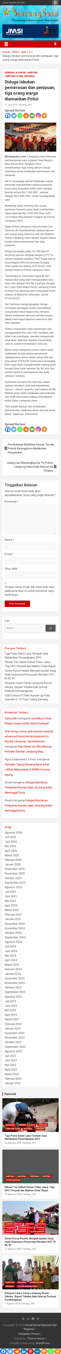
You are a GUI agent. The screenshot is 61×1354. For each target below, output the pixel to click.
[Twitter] (14, 115)
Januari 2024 (13, 973)
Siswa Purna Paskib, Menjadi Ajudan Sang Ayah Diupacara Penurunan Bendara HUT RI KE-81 (30, 674)
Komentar (12, 501)
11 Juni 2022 (11, 105)
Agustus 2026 (13, 832)
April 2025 (11, 905)
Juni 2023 (11, 1005)
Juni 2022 (11, 1060)
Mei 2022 (10, 1065)
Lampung (32, 72)
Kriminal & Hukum (15, 72)
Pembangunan (36, 1282)
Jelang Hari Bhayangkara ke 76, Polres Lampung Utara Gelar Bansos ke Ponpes (29, 466)
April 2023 (11, 1014)
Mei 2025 (10, 901)
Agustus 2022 (13, 1051)
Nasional (10, 1094)
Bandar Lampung (14, 1224)
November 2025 (15, 873)
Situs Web (11, 568)
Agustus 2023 (13, 996)
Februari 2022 (13, 1078)
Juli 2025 (10, 891)
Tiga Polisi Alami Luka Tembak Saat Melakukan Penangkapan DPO (26, 1137)
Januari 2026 (13, 864)
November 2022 (15, 1037)
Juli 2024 (10, 946)
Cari (7, 620)
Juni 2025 (11, 896)
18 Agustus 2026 (13, 1194)
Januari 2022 (13, 1083)
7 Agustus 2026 (12, 1303)
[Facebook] (7, 115)
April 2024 (11, 960)
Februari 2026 (13, 859)
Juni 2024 (11, 951)
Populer (40, 1228)
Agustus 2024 (13, 941)
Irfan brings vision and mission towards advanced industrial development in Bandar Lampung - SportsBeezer (29, 736)
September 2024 (15, 937)
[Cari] (51, 628)
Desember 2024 (15, 923)
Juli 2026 (10, 837)
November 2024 (15, 928)
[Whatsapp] (20, 115)
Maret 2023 (12, 1019)
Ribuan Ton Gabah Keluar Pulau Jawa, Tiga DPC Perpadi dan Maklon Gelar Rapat (29, 1189)
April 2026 (11, 850)
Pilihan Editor (26, 1228)
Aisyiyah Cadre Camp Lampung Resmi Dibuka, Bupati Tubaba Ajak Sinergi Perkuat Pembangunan (28, 686)
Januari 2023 (13, 1028)
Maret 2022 (12, 1074)
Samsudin (11, 718)
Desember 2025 (15, 869)
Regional (29, 76)
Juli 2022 (10, 1055)
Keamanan (10, 1125)
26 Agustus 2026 (13, 1143)
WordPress (43, 1343)
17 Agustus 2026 (13, 1249)
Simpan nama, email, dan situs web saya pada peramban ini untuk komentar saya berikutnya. (29, 590)
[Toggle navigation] (6, 44)
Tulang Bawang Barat (27, 1286)
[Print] (26, 115)
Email (9, 554)
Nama (9, 539)
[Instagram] (38, 115)
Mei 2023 (10, 1010)
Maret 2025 (12, 910)
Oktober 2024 (13, 932)
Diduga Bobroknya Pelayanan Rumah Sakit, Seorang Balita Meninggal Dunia (28, 787)
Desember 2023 (15, 978)
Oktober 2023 (13, 987)
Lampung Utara (14, 76)
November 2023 (15, 983)
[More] (44, 115)
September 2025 (15, 882)
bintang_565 (25, 105)
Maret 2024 (12, 964)
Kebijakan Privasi (28, 1333)
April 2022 (11, 1069)
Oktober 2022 (13, 1042)
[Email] (32, 115)
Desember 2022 (15, 1033)
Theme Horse (35, 1338)
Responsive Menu (55, 2)
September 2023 (15, 992)
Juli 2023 (10, 1001)
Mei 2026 (10, 846)
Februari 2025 (13, 914)
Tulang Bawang (13, 1180)
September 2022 (15, 1046)
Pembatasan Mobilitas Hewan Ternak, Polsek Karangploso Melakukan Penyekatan (31, 448)
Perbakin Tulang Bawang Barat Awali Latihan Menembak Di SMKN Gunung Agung (27, 769)
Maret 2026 (12, 855)
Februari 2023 (13, 1024)
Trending (40, 1129)
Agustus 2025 (13, 887)
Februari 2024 (13, 969)
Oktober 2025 (13, 878)
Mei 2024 (10, 955)
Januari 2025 (13, 919)
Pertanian (34, 1176)
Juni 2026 (11, 841)
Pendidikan (11, 1228)
